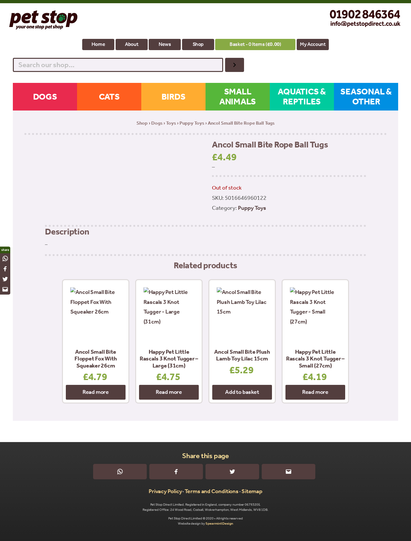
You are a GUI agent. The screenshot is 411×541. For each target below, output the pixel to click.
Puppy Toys (191, 123)
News (165, 44)
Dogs (156, 123)
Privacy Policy (165, 491)
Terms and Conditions (212, 491)
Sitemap (251, 491)
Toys (171, 123)
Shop (198, 44)
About (131, 44)
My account (312, 44)
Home (98, 44)
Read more (96, 391)
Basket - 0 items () (255, 44)
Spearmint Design (219, 523)
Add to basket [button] (242, 391)
